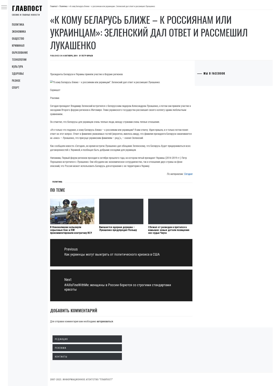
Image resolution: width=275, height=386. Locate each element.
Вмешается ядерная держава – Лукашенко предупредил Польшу (118, 229)
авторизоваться (105, 321)
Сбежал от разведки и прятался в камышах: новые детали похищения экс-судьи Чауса (168, 230)
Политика (18, 24)
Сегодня (188, 173)
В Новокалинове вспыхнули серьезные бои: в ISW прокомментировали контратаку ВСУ (71, 230)
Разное (16, 80)
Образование (20, 52)
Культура (17, 66)
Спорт (15, 87)
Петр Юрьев (87, 56)
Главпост (27, 8)
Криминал (18, 45)
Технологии (19, 59)
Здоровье (18, 73)
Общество (18, 38)
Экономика (19, 31)
